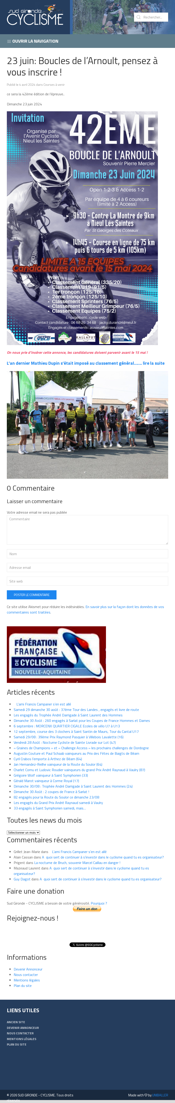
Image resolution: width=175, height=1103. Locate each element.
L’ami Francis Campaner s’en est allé (42, 704)
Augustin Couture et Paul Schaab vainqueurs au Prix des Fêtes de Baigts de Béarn (76, 753)
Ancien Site (16, 1022)
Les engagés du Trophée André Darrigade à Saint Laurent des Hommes (68, 715)
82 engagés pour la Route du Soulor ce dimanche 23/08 (56, 797)
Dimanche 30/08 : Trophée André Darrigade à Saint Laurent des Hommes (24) (73, 786)
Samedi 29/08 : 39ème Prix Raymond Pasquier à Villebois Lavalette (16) (69, 737)
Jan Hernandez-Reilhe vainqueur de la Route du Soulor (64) (58, 764)
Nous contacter (26, 974)
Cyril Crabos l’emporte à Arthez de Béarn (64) (48, 759)
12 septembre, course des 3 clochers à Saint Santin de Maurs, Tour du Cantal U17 (76, 731)
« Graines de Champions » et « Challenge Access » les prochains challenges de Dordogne (81, 748)
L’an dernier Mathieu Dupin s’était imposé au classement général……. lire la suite (86, 363)
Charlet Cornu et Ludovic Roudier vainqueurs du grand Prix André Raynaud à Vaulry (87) (79, 770)
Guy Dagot (22, 879)
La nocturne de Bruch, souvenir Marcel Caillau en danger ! (77, 862)
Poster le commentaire (31, 594)
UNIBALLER (160, 1095)
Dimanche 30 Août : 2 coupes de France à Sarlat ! (51, 791)
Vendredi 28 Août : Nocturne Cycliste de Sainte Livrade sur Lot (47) (65, 742)
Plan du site (23, 985)
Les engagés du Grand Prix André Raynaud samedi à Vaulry (58, 802)
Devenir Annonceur (28, 969)
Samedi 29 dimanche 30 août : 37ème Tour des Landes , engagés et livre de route (76, 709)
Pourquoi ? (99, 903)
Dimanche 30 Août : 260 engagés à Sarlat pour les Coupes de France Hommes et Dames (82, 720)
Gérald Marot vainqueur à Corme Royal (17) (46, 780)
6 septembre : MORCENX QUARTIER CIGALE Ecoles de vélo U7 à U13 (67, 726)
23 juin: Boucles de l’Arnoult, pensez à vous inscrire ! (82, 66)
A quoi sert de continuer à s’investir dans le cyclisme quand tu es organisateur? (103, 857)
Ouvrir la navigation (34, 40)
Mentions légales (27, 980)
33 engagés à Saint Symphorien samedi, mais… (50, 808)
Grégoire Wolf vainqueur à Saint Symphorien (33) (51, 775)
